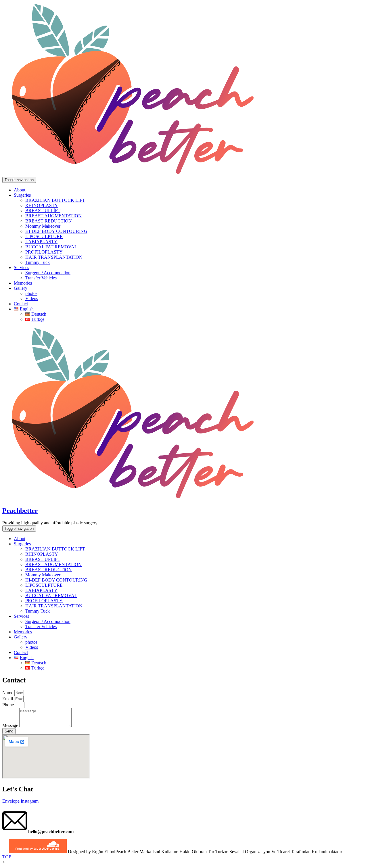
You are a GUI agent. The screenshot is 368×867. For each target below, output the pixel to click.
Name (8, 692)
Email (8, 698)
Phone (8, 704)
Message (10, 725)
